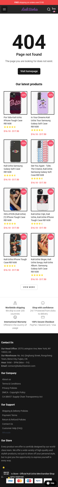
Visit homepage (29, 71)
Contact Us (7, 424)
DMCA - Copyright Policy (13, 392)
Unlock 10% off (6, 473)
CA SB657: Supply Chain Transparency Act (22, 396)
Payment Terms (9, 415)
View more (29, 287)
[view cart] (54, 9)
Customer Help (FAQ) (12, 428)
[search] (49, 9)
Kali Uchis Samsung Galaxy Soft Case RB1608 (13, 169)
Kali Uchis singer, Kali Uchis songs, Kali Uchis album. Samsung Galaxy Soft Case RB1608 (42, 265)
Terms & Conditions (11, 383)
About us (6, 379)
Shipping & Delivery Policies (15, 411)
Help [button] (52, 483)
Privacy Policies (9, 388)
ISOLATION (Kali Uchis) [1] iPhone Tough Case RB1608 (15, 217)
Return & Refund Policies (14, 419)
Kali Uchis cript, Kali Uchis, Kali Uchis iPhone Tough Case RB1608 (42, 217)
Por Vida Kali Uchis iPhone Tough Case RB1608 (13, 120)
